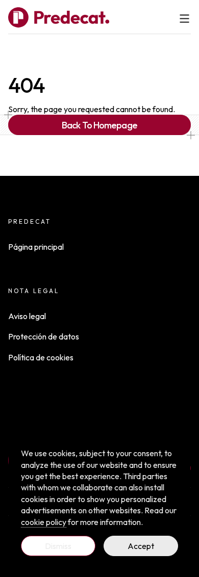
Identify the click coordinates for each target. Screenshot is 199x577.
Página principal (36, 247)
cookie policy (43, 522)
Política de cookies (40, 357)
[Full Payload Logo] (58, 17)
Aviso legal (27, 316)
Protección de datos (43, 336)
